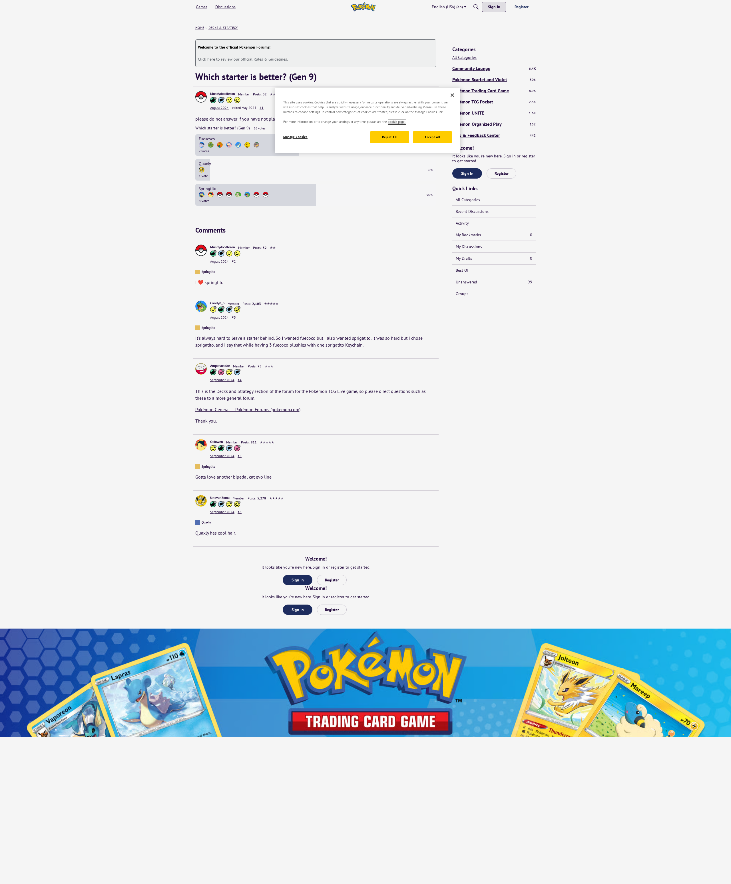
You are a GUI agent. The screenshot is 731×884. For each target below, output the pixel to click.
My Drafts (494, 258)
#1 (262, 107)
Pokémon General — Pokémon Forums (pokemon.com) (247, 409)
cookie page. (396, 122)
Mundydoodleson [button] (222, 93)
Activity (462, 223)
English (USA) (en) (447, 6)
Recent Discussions (472, 211)
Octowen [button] (216, 441)
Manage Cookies (295, 137)
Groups (462, 293)
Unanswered (494, 282)
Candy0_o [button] (217, 303)
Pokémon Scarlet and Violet (494, 79)
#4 (240, 380)
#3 (234, 317)
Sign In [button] (298, 580)
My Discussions (469, 246)
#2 (234, 261)
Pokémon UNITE (494, 113)
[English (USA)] (363, 6)
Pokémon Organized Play (494, 124)
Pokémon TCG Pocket (494, 102)
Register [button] (332, 580)
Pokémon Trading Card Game (494, 90)
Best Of (462, 270)
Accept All (432, 137)
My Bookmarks (494, 234)
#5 (240, 456)
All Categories (464, 57)
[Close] (452, 95)
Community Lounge (494, 68)
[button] (201, 97)
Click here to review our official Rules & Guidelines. (243, 59)
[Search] (476, 7)
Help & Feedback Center (494, 135)
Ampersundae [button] (220, 365)
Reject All (389, 137)
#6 (240, 512)
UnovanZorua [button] (220, 497)
